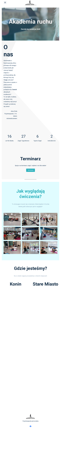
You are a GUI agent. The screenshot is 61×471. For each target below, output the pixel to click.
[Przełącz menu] (5, 2)
